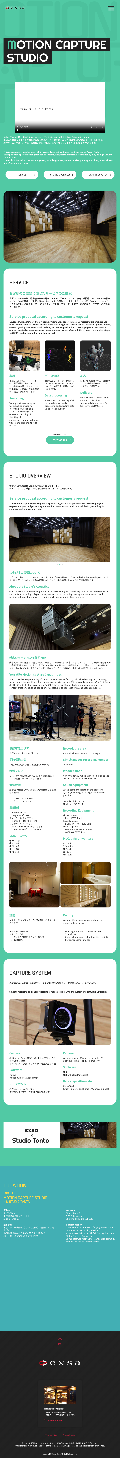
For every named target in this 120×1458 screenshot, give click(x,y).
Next (111, 539)
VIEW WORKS (60, 439)
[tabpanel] (59, 539)
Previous (9, 539)
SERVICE (21, 174)
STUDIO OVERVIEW (60, 174)
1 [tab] (57, 564)
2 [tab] (60, 564)
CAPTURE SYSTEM (98, 174)
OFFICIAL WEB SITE (55, 1420)
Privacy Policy (69, 1434)
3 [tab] (62, 564)
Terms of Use (51, 1434)
